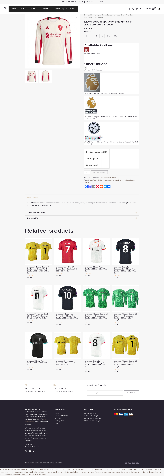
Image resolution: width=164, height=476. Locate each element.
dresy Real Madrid (114, 469)
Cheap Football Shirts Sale (93, 418)
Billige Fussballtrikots (142, 469)
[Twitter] (137, 9)
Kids (33, 9)
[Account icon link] (159, 9)
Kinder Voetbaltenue (72, 472)
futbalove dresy (88, 472)
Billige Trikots (127, 469)
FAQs (56, 423)
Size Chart (58, 418)
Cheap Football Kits (95, 180)
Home (13, 9)
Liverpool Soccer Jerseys (103, 15)
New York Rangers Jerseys (60, 469)
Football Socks (95, 70)
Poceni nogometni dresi (16, 475)
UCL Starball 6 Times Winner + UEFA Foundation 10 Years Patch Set (112, 143)
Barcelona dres (100, 469)
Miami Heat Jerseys (42, 469)
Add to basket (99, 172)
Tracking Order (59, 421)
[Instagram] (129, 9)
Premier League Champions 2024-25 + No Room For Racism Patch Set (112, 117)
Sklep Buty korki (27, 469)
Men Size (87, 32)
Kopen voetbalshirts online (25, 472)
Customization (92, 54)
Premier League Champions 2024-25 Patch (106, 93)
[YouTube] (140, 9)
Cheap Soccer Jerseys (110, 180)
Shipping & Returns (61, 416)
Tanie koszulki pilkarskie (130, 472)
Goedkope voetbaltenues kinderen (49, 472)
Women (44, 9)
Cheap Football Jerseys (92, 421)
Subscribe (131, 392)
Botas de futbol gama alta (10, 469)
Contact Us (58, 413)
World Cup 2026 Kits (64, 9)
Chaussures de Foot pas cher (82, 469)
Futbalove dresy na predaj (36, 475)
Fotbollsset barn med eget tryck (107, 472)
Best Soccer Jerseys (91, 416)
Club (22, 9)
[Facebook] (133, 9)
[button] (76, 17)
